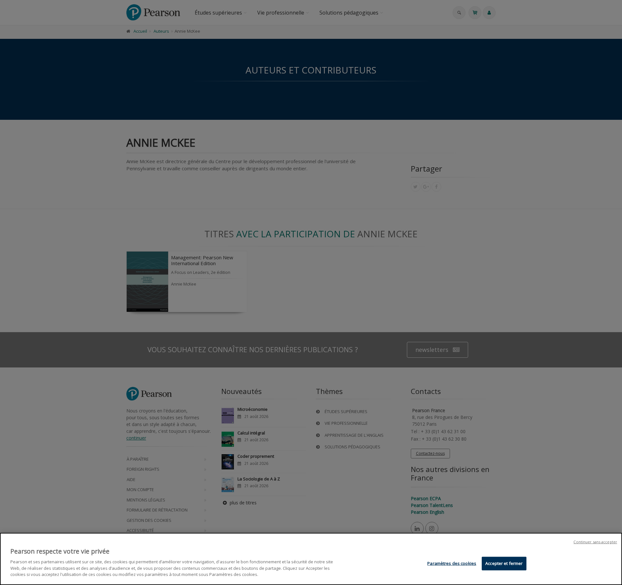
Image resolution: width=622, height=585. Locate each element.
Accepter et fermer (504, 563)
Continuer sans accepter (595, 541)
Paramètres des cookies (451, 563)
